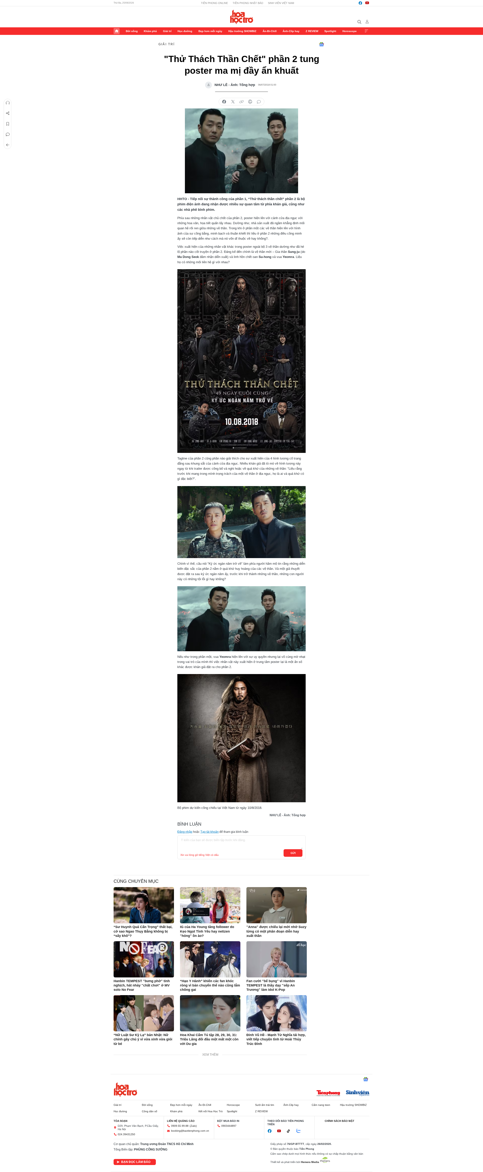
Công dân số (149, 1111)
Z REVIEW (312, 31)
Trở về (8, 145)
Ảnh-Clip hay (291, 31)
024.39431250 (126, 1134)
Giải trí (167, 31)
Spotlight (330, 31)
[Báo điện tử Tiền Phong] (328, 1093)
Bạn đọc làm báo (135, 1162)
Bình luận (8, 134)
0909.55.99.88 (179, 1125)
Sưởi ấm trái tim (264, 1104)
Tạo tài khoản (209, 831)
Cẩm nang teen (321, 1104)
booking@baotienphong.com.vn (190, 1130)
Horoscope (349, 31)
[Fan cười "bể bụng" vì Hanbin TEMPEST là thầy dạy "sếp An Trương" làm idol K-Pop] (276, 959)
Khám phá (150, 31)
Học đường (185, 31)
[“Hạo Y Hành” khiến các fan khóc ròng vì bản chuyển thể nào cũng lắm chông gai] (210, 959)
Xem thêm (366, 31)
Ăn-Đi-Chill (270, 31)
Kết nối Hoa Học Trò (210, 1111)
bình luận (259, 102)
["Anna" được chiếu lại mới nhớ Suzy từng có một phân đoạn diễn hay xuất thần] (276, 905)
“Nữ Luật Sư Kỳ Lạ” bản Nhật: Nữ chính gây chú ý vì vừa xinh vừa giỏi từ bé (143, 1039)
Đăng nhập (184, 831)
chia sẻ (224, 102)
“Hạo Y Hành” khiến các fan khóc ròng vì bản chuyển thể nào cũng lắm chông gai (210, 985)
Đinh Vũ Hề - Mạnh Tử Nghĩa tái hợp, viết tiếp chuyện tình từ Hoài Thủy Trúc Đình (276, 1039)
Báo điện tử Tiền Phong (241, 16)
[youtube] (367, 3)
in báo (250, 102)
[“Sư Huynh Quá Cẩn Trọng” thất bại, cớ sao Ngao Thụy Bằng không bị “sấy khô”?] (144, 905)
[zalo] (300, 1131)
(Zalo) (193, 1125)
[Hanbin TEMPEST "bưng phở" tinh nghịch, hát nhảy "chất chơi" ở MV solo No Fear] (144, 959)
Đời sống (132, 31)
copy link (241, 102)
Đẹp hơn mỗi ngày (210, 31)
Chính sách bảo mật (339, 1120)
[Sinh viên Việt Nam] (357, 1093)
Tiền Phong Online (214, 3)
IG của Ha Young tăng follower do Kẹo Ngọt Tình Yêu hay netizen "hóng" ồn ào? (207, 931)
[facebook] (360, 3)
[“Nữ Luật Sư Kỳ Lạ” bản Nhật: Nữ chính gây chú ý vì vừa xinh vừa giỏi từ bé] (144, 1013)
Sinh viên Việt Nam (281, 3)
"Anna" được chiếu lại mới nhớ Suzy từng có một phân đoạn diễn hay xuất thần (276, 931)
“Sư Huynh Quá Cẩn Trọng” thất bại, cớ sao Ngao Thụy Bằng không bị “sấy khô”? (143, 931)
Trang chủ (117, 31)
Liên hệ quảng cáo (181, 1120)
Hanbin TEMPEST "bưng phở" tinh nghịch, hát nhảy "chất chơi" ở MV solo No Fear (142, 985)
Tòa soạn (120, 1120)
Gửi (293, 852)
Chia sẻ (8, 113)
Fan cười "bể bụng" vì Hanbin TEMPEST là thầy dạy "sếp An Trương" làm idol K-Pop (270, 985)
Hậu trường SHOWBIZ (242, 31)
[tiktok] (290, 1131)
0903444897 (228, 1125)
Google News (321, 44)
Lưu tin (8, 124)
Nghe (8, 103)
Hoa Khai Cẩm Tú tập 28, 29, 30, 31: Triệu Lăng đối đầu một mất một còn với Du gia (209, 1039)
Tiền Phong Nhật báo (248, 3)
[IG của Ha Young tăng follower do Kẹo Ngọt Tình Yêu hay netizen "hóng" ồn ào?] (210, 905)
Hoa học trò (125, 1089)
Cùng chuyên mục (136, 881)
